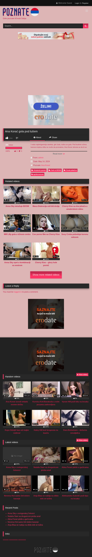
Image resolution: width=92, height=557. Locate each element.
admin (40, 158)
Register (85, 3)
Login (77, 3)
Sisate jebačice (71, 170)
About (38, 137)
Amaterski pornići (40, 170)
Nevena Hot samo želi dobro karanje (23, 522)
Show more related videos (46, 274)
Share (54, 137)
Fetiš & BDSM (56, 170)
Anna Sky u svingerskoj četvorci (21, 513)
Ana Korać (45, 165)
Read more (58, 154)
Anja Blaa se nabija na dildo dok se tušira (25, 525)
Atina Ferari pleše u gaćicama (20, 519)
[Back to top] (84, 550)
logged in (18, 292)
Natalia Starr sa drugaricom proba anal (24, 516)
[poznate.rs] (46, 12)
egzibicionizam (38, 174)
